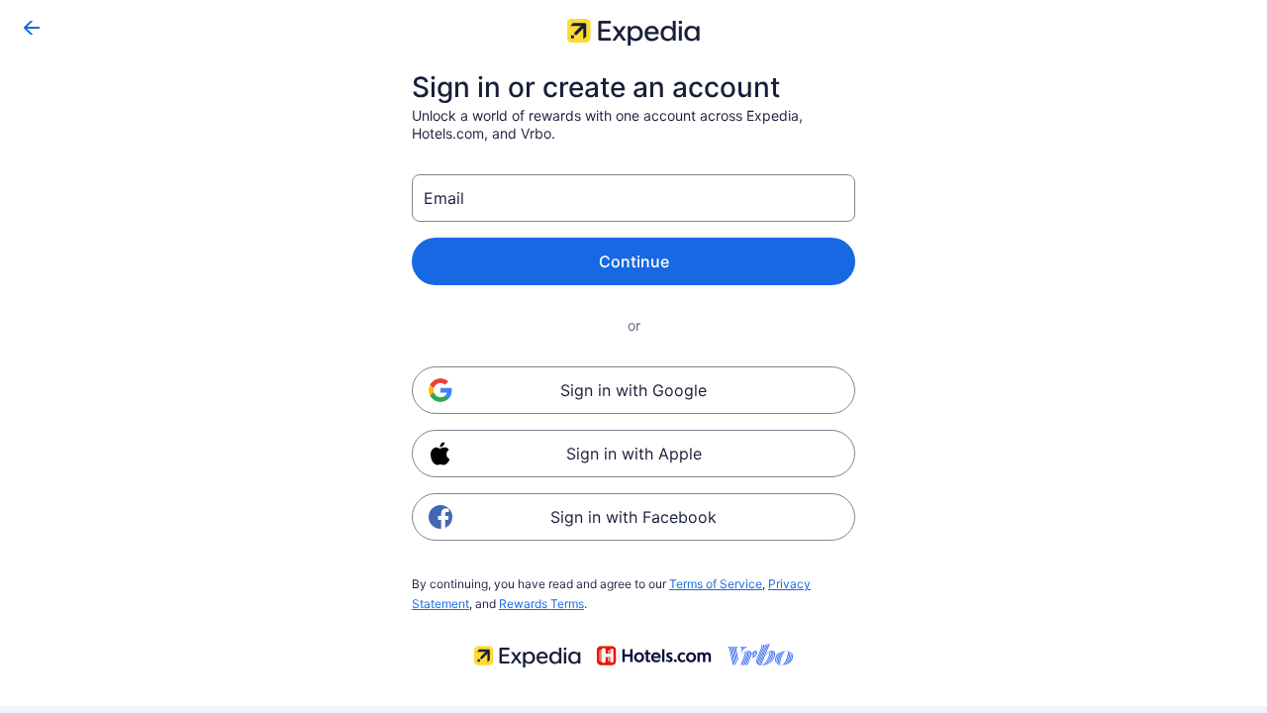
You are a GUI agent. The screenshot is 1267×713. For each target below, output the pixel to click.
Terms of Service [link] (715, 583)
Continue (634, 261)
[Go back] (31, 27)
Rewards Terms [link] (541, 603)
